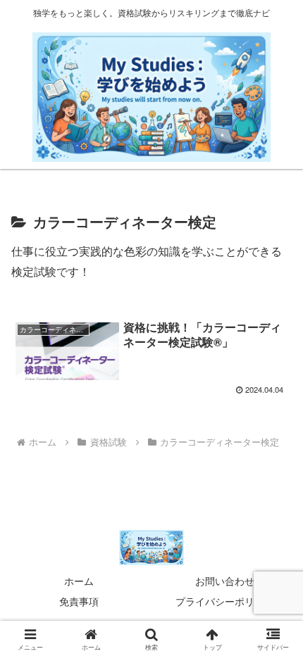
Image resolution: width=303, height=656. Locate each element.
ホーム (79, 581)
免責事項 (79, 601)
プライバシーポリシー (224, 601)
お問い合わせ (224, 581)
